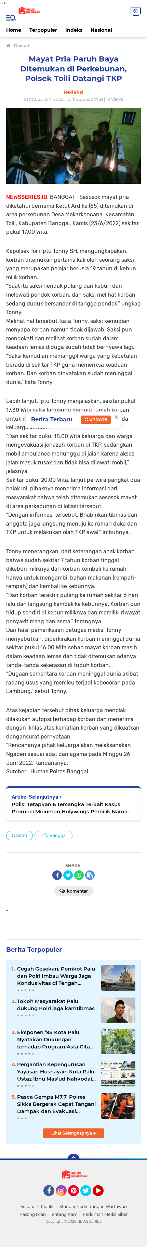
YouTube (103, 1199)
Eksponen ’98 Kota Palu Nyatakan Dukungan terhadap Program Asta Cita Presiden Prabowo (53, 1039)
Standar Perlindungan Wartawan (93, 1206)
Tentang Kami (64, 1214)
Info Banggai (53, 835)
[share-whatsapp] (79, 875)
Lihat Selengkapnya (72, 1133)
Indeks (73, 30)
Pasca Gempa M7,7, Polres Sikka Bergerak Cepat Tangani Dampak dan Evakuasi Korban (56, 1104)
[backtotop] (73, 1160)
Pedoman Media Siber (105, 1214)
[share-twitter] (68, 875)
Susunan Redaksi (38, 1206)
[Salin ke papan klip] (90, 875)
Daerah (19, 835)
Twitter (88, 1199)
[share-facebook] (57, 875)
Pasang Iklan (32, 1214)
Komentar (77, 891)
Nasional (101, 30)
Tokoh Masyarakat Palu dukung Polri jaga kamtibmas (56, 1005)
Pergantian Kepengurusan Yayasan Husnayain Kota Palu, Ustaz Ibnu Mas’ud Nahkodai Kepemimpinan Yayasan (56, 1071)
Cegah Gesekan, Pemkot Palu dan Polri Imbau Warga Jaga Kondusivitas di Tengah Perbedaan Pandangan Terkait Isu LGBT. (56, 976)
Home (13, 30)
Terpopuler (43, 30)
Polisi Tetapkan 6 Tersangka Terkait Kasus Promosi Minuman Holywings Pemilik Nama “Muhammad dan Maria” (70, 808)
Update (97, 419)
